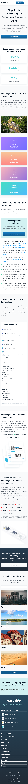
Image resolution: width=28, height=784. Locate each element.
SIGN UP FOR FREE (14, 36)
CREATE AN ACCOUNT (14, 234)
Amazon (15, 259)
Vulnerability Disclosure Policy (14, 779)
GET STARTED (14, 565)
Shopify (5, 261)
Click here (8, 314)
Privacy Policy (17, 778)
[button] (25, 2)
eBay (19, 259)
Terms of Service (10, 778)
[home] (4, 2)
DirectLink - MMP (19, 247)
